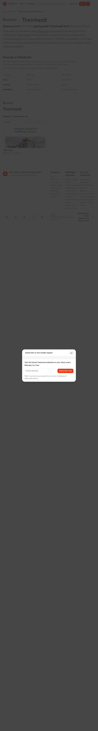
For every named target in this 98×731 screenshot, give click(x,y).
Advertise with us (31, 378)
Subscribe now (65, 371)
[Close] (71, 353)
